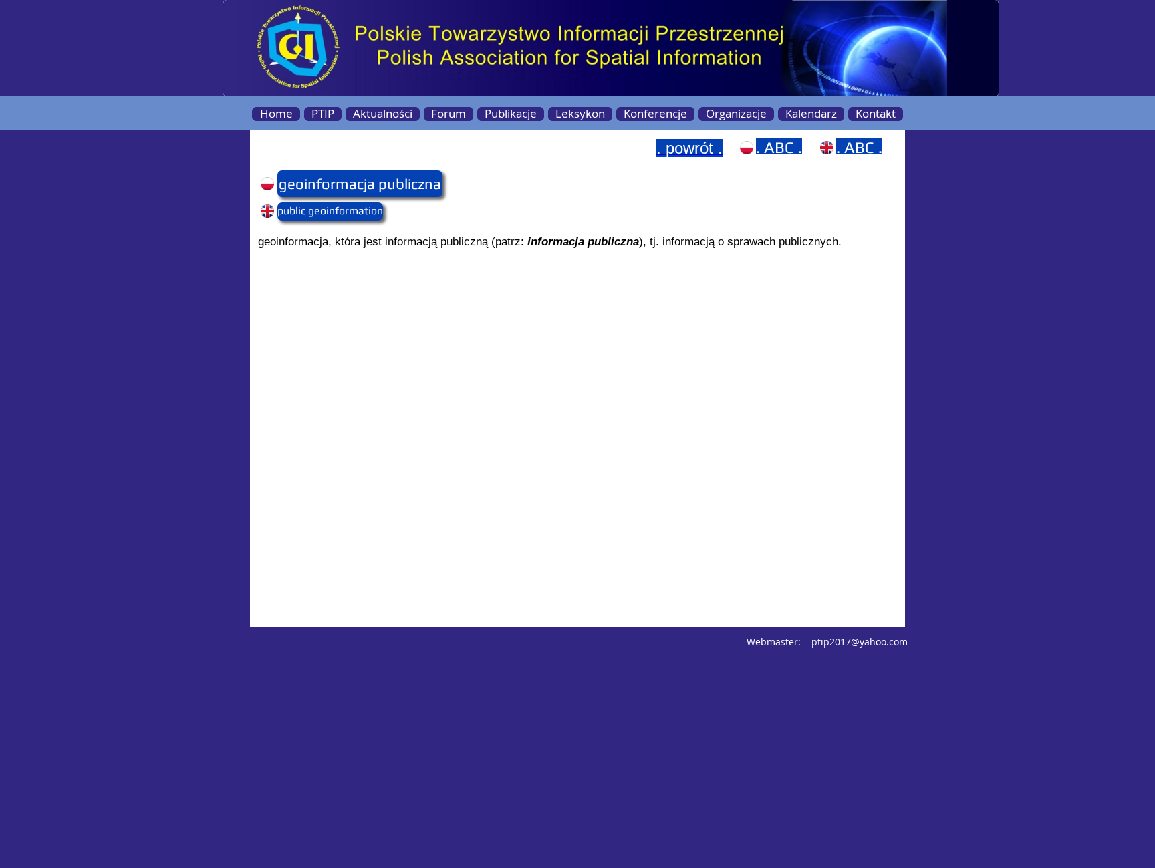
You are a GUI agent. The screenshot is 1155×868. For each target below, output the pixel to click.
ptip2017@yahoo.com (859, 641)
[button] (303, 183)
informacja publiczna (583, 241)
